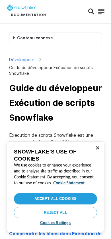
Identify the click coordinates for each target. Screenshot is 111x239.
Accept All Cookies (55, 199)
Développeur (21, 59)
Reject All (55, 212)
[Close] (97, 148)
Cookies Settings (55, 223)
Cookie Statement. (69, 183)
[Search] (91, 11)
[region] (55, 186)
